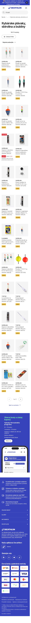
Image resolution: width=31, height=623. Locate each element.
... (7, 17)
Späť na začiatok (14, 405)
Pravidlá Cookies (6, 602)
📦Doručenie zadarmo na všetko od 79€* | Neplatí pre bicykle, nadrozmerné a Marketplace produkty (13, 2)
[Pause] (26, 2)
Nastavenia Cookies (21, 599)
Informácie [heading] (5, 519)
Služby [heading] (4, 514)
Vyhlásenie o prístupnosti (9, 597)
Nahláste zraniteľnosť (8, 599)
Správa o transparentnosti (20, 602)
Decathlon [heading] (5, 524)
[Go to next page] (21, 399)
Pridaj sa (8, 441)
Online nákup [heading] (6, 510)
